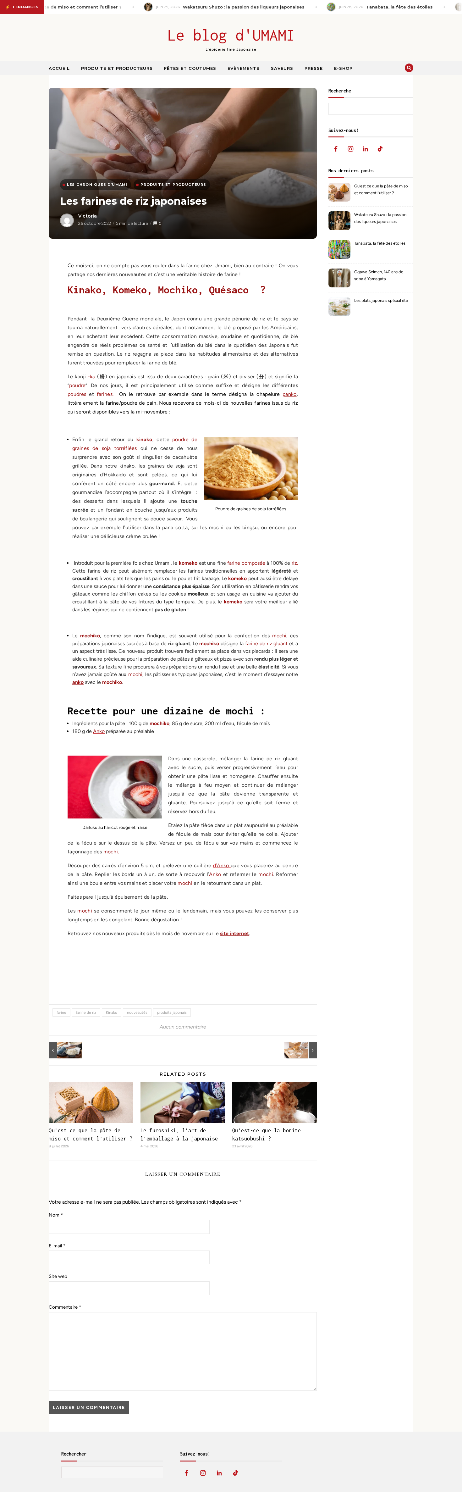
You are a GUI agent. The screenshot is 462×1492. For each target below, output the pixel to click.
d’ (222, 865)
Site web (58, 1276)
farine (61, 1012)
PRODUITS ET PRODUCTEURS (173, 184)
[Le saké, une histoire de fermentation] (303, 1050)
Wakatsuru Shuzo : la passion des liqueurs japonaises (380, 218)
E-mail (57, 1246)
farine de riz (86, 1012)
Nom (56, 1215)
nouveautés (137, 1012)
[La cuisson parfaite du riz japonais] (63, 1050)
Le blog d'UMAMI (231, 35)
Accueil (59, 68)
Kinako (111, 1012)
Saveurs (282, 68)
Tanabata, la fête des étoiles (379, 243)
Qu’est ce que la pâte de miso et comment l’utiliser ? (381, 189)
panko (290, 394)
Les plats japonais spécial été (381, 300)
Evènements (244, 68)
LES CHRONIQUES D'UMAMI (97, 184)
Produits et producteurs (117, 68)
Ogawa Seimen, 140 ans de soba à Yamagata (378, 275)
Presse (314, 68)
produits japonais (172, 1012)
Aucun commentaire (183, 1027)
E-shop (343, 68)
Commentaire (65, 1307)
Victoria (87, 216)
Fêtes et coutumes (190, 68)
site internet (234, 933)
